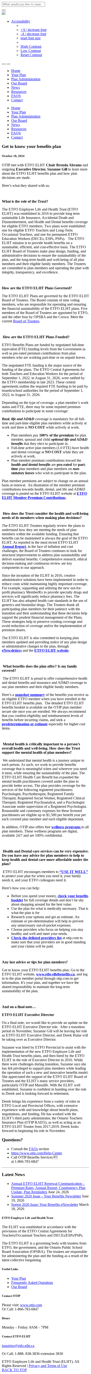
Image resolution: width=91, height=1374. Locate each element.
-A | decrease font (33, 34)
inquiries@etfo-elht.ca (18, 1346)
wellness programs (66, 827)
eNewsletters (12, 650)
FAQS (16, 96)
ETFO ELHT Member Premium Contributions (44, 495)
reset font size (31, 38)
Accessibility (20, 21)
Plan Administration (25, 79)
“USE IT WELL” (74, 872)
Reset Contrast (31, 55)
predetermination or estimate (25, 724)
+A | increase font (33, 30)
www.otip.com (31, 1305)
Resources (18, 92)
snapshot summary (30, 695)
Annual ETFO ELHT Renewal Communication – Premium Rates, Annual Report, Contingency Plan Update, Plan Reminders (48, 1188)
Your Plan (18, 75)
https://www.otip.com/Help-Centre (36, 1153)
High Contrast (31, 46)
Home (15, 71)
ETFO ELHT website (51, 650)
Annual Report (14, 547)
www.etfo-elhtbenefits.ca (55, 974)
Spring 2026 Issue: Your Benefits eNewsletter (44, 1205)
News (15, 87)
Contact (17, 100)
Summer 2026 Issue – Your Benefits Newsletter (46, 1196)
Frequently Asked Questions (32, 1283)
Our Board (19, 83)
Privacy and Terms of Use (48, 1366)
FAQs (33, 1149)
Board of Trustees (26, 321)
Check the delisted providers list (36, 938)
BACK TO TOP (14, 1370)
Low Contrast (31, 51)
